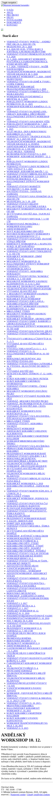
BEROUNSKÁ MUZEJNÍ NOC (21, 458)
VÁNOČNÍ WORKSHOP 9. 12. (21, 568)
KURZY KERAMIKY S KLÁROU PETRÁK (27, 378)
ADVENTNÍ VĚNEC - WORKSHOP (24, 571)
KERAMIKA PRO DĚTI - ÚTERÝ (23, 543)
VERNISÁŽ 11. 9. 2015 (17, 728)
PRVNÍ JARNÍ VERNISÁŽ (19, 671)
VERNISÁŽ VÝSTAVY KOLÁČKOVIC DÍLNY (29, 331)
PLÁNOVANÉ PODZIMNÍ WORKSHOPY (27, 508)
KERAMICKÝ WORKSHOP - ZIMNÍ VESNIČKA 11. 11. (24, 257)
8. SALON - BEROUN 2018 (20, 521)
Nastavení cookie (18, 794)
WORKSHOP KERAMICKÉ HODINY (25, 556)
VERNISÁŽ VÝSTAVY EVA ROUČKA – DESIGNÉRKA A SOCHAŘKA (26, 584)
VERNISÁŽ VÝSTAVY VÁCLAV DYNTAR (28, 553)
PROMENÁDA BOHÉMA (19, 638)
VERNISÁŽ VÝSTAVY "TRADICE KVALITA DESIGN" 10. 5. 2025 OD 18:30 (28, 137)
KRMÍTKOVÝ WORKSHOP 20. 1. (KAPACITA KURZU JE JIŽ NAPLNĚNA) (29, 245)
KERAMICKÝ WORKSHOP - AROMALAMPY (29, 319)
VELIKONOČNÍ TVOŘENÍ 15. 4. (22, 668)
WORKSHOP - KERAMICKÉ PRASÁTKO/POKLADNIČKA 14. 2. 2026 (26, 87)
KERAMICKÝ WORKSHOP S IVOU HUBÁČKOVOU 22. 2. (24, 412)
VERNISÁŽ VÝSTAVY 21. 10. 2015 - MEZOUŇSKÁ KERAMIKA (24, 704)
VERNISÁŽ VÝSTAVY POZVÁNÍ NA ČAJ (27, 503)
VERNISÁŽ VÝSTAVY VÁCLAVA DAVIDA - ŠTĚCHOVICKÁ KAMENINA (28, 417)
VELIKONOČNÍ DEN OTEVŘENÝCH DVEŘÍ (29, 289)
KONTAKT (12, 25)
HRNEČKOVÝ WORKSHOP (20, 428)
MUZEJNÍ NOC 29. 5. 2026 (19, 46)
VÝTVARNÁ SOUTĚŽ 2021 (20, 371)
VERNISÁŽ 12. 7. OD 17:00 (20, 631)
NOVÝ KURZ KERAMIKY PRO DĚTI (25, 231)
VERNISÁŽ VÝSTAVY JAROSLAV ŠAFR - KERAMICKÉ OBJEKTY (27, 562)
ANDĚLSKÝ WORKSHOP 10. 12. (23, 611)
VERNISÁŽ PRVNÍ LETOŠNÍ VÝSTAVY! (27, 683)
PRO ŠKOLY (13, 15)
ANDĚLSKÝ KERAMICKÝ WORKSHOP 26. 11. (30, 249)
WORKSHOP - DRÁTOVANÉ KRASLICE (27, 466)
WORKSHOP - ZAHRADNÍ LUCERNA (25, 596)
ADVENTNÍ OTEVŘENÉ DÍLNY (23, 566)
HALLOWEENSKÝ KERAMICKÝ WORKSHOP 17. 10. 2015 (23, 709)
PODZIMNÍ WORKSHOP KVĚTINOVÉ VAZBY (30, 616)
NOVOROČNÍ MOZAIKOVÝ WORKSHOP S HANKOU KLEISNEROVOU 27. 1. (28, 235)
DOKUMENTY (14, 22)
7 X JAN (11, 686)
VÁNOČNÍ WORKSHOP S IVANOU (24, 688)
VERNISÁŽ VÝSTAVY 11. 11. (21, 351)
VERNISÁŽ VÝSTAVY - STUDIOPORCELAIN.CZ (19, 267)
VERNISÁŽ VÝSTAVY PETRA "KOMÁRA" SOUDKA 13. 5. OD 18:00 (28, 277)
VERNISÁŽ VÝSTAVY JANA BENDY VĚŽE (28, 121)
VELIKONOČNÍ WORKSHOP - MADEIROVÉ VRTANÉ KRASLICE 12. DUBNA (29, 142)
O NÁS (10, 10)
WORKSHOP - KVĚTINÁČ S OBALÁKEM (27, 536)
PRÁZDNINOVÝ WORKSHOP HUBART (26, 453)
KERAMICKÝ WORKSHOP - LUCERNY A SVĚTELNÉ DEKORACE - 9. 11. (27, 177)
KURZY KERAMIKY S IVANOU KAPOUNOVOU (22, 719)
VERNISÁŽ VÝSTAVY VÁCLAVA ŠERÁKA (28, 446)
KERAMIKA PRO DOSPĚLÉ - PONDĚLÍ (26, 551)
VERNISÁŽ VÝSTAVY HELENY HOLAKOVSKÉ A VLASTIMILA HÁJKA (26, 205)
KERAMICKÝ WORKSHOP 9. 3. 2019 (25, 483)
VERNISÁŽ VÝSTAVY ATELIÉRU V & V (27, 456)
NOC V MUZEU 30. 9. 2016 (20, 621)
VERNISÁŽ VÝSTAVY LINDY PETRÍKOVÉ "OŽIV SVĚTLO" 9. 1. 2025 (28, 167)
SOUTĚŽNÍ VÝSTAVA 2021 (20, 361)
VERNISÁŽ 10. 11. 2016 (18, 613)
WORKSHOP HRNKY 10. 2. (20, 558)
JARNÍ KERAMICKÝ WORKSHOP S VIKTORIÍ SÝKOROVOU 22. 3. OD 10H (30, 147)
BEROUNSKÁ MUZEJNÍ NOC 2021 (24, 359)
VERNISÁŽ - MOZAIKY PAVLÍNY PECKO (27, 401)
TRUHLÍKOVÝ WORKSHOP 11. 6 (23, 643)
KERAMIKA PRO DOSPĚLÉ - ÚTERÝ (25, 546)
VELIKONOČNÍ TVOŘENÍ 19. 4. (22, 463)
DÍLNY (10, 17)
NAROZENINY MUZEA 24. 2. (21, 606)
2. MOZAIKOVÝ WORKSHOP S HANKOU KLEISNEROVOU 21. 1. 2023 (27, 307)
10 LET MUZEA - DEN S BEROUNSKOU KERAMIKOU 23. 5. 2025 (27, 132)
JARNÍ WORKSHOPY (17, 229)
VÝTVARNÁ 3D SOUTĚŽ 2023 (22, 291)
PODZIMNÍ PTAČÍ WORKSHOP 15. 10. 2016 (28, 618)
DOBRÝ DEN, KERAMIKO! (20, 523)
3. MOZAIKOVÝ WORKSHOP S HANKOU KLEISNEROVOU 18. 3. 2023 (27, 295)
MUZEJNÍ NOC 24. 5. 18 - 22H (21, 201)
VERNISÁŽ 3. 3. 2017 (17, 603)
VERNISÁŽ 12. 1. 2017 (17, 608)
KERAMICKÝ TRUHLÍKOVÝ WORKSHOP (28, 286)
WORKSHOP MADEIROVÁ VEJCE (24, 538)
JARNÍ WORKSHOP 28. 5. (19, 646)
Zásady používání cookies (38, 794)
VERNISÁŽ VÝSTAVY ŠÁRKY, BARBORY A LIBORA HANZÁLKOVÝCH (29, 322)
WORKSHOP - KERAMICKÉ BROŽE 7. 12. (27, 171)
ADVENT (11, 691)
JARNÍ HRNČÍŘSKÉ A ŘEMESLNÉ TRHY (27, 461)
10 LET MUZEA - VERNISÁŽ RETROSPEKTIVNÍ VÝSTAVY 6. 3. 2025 (26, 152)
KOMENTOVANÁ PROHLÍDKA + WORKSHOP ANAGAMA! (23, 225)
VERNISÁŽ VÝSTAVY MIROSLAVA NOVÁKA (30, 174)
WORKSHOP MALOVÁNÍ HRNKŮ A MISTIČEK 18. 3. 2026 (25, 97)
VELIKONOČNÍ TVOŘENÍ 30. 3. (22, 541)
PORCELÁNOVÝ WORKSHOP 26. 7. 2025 (27, 124)
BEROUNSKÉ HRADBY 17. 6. (21, 641)
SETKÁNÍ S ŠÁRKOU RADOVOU (23, 506)
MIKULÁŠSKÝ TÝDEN (18, 311)
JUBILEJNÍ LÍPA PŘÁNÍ (18, 516)
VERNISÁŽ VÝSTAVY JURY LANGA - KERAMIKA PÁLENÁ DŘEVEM (25, 302)
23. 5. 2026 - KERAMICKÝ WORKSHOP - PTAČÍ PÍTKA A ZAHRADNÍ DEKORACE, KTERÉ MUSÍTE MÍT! (27, 61)
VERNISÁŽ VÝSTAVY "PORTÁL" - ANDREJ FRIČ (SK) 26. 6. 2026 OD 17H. (28, 42)
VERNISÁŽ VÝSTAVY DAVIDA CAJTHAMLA (29, 364)
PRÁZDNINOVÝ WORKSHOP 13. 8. (24, 628)
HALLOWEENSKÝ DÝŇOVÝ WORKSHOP (28, 264)
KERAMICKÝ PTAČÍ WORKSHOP (24, 299)
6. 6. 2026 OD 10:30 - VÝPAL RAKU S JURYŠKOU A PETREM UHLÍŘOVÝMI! (26, 50)
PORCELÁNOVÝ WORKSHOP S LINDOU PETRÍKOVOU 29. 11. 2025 (27, 102)
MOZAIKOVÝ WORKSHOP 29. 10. (23, 261)
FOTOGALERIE (14, 20)
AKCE (10, 12)
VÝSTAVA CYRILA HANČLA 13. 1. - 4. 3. (27, 349)
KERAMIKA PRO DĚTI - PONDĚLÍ (24, 548)
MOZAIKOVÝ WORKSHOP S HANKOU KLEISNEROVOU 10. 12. (26, 315)
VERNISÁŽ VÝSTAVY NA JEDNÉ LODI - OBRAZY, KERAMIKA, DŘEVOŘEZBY (27, 112)
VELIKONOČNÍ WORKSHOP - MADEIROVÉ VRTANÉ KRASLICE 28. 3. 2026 (29, 72)
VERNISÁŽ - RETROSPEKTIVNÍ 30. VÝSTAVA (30, 403)
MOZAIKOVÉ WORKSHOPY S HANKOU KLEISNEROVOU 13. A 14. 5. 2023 (27, 282)
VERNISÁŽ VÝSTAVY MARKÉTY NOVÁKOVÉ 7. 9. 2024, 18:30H (24, 187)
